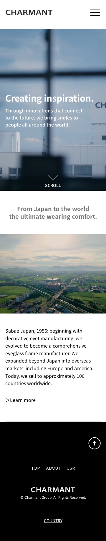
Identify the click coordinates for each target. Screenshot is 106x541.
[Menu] (95, 12)
